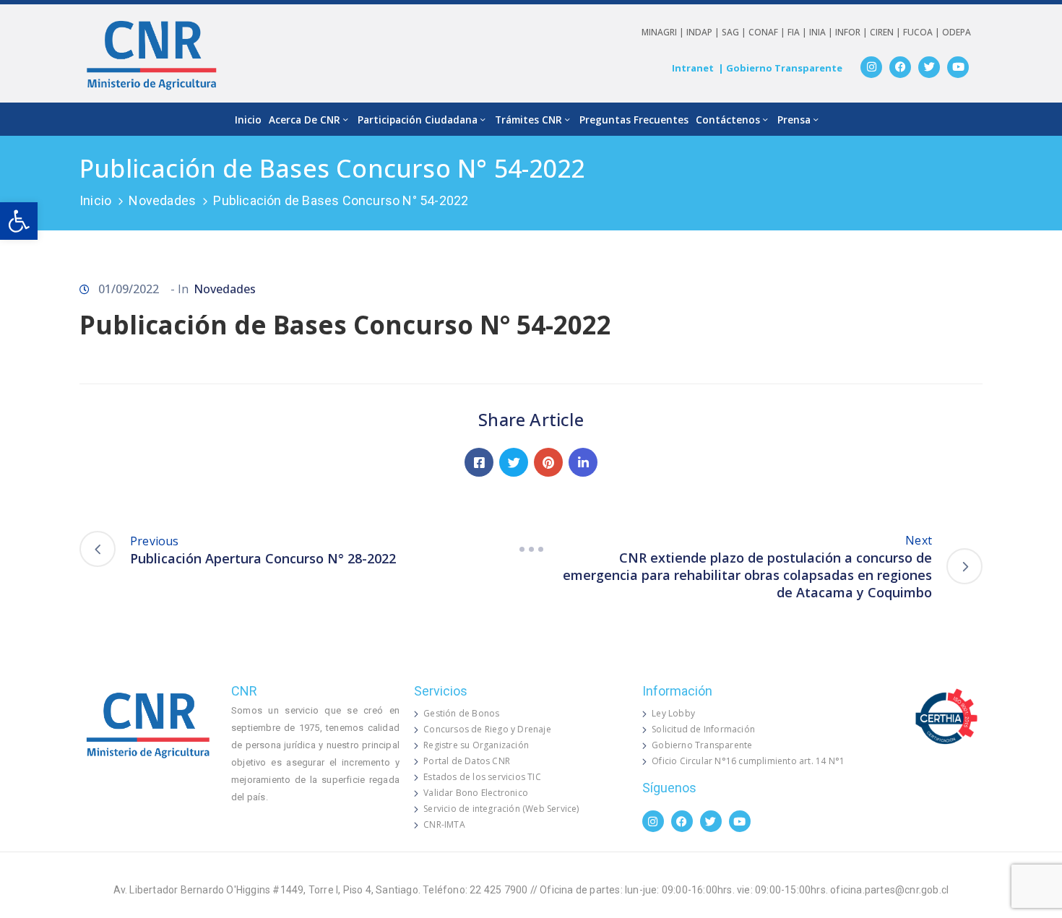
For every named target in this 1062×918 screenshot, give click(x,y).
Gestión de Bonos (461, 713)
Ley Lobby (673, 713)
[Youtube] (958, 67)
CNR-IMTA (444, 824)
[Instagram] (871, 67)
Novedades (162, 200)
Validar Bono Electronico (475, 793)
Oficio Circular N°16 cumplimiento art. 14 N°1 (748, 761)
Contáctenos (728, 119)
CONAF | (767, 32)
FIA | (798, 32)
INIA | (822, 32)
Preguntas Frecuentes (633, 119)
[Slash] (531, 549)
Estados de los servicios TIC (482, 777)
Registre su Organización (476, 745)
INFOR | (852, 32)
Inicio (248, 119)
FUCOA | (922, 32)
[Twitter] (929, 67)
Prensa (794, 119)
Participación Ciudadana (418, 119)
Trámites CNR (528, 119)
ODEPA (956, 32)
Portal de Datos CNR (466, 761)
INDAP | (704, 32)
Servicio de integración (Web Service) (501, 808)
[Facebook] (900, 67)
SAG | (735, 32)
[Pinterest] (548, 462)
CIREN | (886, 32)
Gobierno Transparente (702, 745)
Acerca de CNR (304, 119)
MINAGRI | (664, 32)
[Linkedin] (583, 462)
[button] (19, 221)
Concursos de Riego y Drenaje (487, 729)
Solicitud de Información (703, 729)
